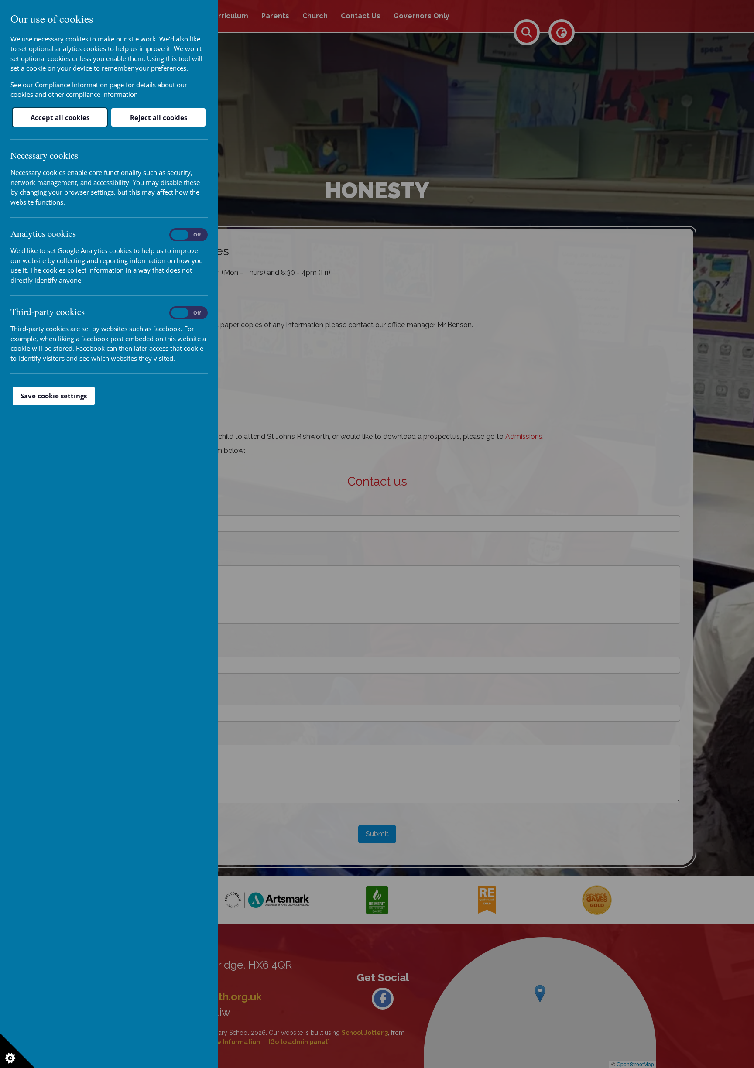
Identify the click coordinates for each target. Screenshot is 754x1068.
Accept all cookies (60, 117)
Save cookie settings (54, 395)
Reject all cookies (158, 117)
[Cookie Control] (17, 1050)
